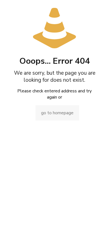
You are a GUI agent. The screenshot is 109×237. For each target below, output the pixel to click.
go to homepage (57, 113)
